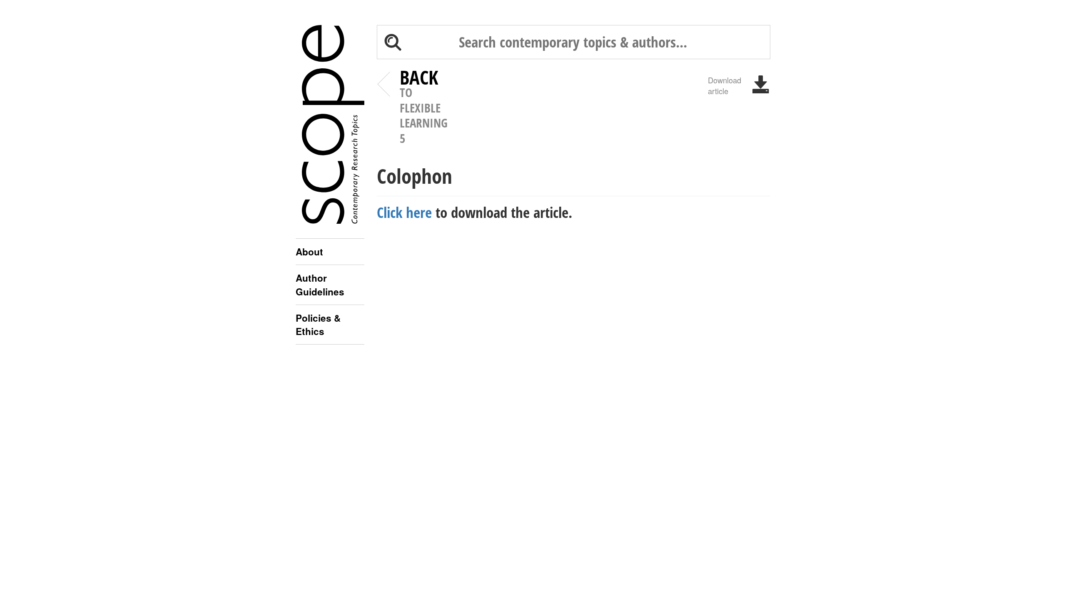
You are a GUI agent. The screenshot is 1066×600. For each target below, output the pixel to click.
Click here (404, 212)
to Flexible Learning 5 (424, 108)
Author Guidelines (320, 284)
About (309, 251)
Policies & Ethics (318, 324)
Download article (724, 85)
